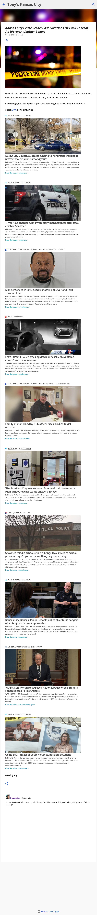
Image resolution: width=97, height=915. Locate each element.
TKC (14, 110)
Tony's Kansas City (24, 4)
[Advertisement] (48, 886)
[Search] (93, 4)
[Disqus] (48, 825)
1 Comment (19, 35)
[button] (6, 40)
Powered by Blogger (50, 911)
